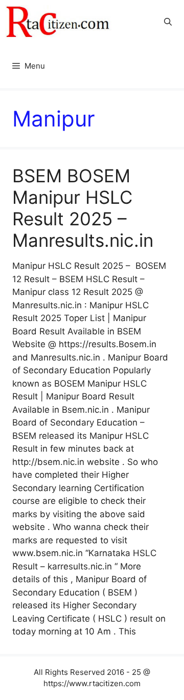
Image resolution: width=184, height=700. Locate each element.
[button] (168, 22)
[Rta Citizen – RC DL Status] (59, 22)
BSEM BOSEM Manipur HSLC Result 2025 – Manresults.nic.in (82, 208)
